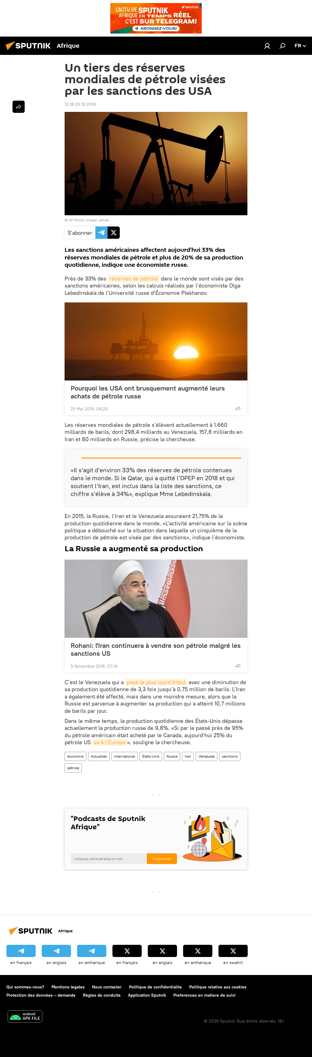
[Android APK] (25, 1017)
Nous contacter (107, 987)
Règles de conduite (102, 995)
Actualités (99, 756)
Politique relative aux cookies (217, 987)
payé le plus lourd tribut (156, 682)
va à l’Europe (110, 742)
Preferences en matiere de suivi (204, 995)
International (124, 756)
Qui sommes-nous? (25, 987)
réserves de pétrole (133, 278)
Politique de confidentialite (155, 987)
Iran (188, 756)
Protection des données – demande (41, 995)
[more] (238, 408)
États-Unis (150, 756)
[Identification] (267, 46)
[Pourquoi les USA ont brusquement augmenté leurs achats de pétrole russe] (156, 341)
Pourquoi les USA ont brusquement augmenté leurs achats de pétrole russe (148, 392)
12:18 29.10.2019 (80, 104)
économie (75, 756)
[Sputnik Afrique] (30, 51)
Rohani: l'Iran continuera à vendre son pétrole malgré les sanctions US (156, 649)
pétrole (73, 768)
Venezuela (206, 756)
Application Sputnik (147, 995)
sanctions (230, 756)
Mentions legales (68, 987)
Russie (172, 756)
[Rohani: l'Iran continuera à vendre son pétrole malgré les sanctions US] (156, 599)
